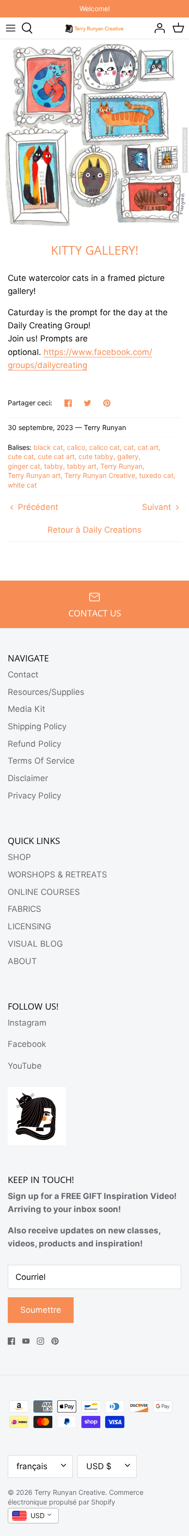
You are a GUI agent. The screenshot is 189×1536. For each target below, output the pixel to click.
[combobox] (33, 1515)
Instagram (27, 1023)
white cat (22, 485)
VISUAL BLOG (35, 944)
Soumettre (40, 1310)
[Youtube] (26, 1341)
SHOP (19, 857)
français (31, 1466)
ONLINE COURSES (44, 892)
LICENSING (29, 926)
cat (129, 447)
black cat (48, 447)
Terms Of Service (41, 761)
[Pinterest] (55, 1341)
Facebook (27, 1044)
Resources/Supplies (46, 692)
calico (76, 447)
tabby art (81, 466)
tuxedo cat (156, 475)
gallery (128, 456)
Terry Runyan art (34, 475)
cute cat (21, 456)
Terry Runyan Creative (99, 475)
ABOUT (22, 961)
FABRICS (24, 909)
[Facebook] (11, 1341)
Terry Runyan (121, 466)
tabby (53, 466)
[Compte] (157, 28)
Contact (23, 674)
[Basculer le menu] (10, 28)
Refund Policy (34, 744)
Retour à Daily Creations (94, 530)
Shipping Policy (37, 726)
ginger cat (24, 466)
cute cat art (56, 456)
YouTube (25, 1066)
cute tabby (96, 456)
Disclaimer (28, 778)
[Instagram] (40, 1341)
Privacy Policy (34, 795)
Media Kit (26, 709)
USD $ (98, 1466)
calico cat (104, 447)
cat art (148, 447)
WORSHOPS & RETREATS (57, 874)
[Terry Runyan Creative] (94, 27)
